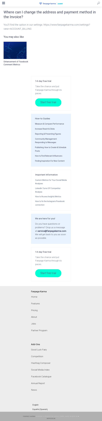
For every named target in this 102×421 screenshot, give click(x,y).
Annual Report (38, 383)
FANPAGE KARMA (29, 416)
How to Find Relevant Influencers (48, 156)
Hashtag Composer (40, 363)
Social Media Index (40, 369)
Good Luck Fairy (39, 349)
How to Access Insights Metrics (48, 196)
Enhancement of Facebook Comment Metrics (16, 63)
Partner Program (39, 330)
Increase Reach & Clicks (45, 129)
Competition (37, 356)
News (34, 390)
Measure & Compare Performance (49, 124)
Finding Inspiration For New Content (50, 161)
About (34, 317)
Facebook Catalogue (41, 376)
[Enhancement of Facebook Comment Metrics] (18, 50)
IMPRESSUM (51, 418)
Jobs (33, 323)
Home (34, 296)
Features (35, 303)
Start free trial (48, 102)
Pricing (34, 310)
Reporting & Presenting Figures (48, 134)
